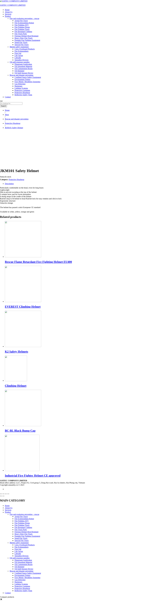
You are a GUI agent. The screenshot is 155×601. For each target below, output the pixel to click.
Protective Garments (22, 90)
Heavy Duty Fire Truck (23, 38)
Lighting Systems (21, 88)
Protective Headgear (22, 93)
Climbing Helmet (15, 385)
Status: (2, 177)
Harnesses (18, 86)
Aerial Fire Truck (21, 21)
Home (7, 10)
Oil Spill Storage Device (24, 73)
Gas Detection (20, 84)
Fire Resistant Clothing (23, 32)
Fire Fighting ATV (22, 25)
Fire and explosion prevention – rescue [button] (24, 18)
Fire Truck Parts (21, 34)
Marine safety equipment (19, 543)
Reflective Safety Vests (23, 95)
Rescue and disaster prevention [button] (21, 75)
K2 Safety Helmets (16, 351)
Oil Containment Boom (23, 69)
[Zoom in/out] (8, 493)
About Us (8, 12)
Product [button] (8, 16)
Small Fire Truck (21, 42)
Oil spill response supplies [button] (20, 62)
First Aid (18, 53)
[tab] (80, 184)
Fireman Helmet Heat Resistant (26, 36)
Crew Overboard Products (25, 49)
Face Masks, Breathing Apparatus (27, 82)
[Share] (3, 493)
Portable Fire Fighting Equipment (27, 40)
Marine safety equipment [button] (19, 47)
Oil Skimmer (19, 71)
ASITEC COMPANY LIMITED (13, 5)
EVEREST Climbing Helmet (23, 306)
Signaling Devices (21, 60)
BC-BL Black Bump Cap (20, 430)
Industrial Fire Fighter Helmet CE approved (32, 475)
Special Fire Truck (22, 45)
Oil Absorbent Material (23, 66)
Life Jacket (19, 55)
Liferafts (18, 58)
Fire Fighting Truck (22, 29)
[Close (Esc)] (1, 493)
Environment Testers (22, 79)
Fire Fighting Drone (22, 27)
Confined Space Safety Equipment (28, 77)
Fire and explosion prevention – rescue (24, 514)
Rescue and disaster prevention (21, 571)
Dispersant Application (23, 64)
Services (8, 14)
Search (3, 106)
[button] (1, 600)
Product (8, 512)
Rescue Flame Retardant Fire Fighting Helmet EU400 (38, 261)
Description (9, 184)
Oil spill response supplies (20, 558)
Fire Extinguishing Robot (24, 23)
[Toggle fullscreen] (6, 493)
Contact (8, 97)
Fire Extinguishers (21, 51)
